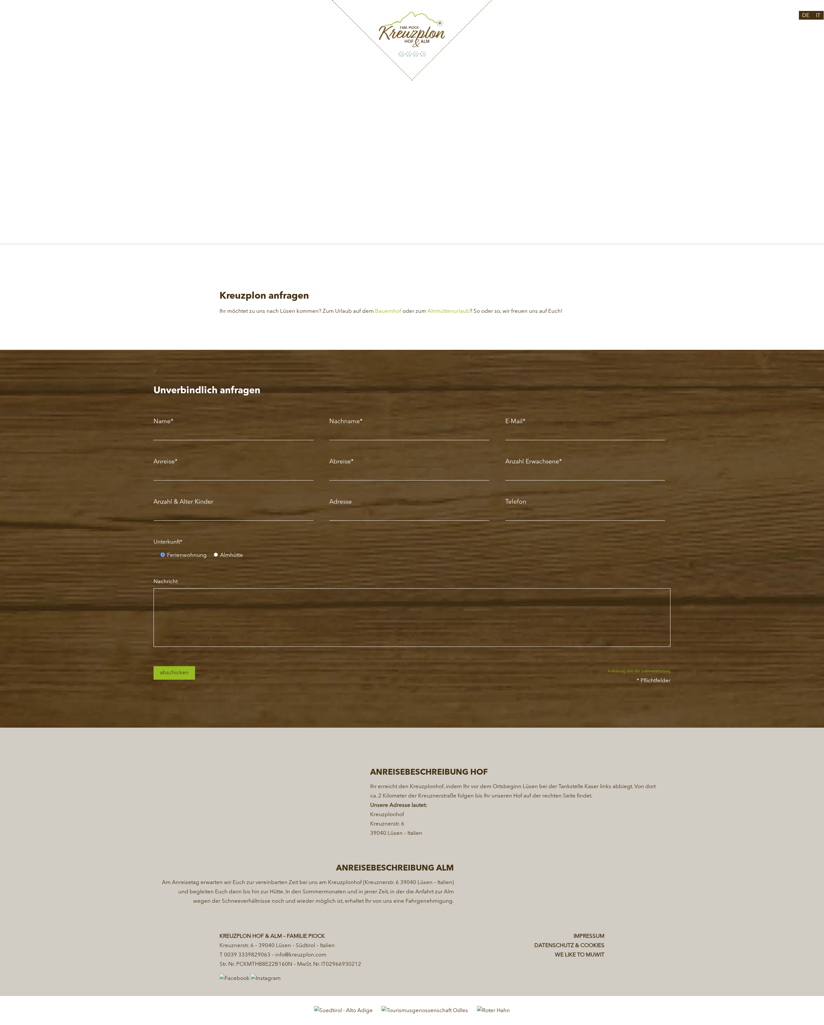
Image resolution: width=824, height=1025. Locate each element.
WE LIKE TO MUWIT (579, 955)
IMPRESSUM (589, 936)
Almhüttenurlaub (448, 311)
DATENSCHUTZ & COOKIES (569, 945)
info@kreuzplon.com (300, 955)
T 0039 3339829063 (245, 955)
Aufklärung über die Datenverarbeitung (639, 671)
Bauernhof (388, 311)
